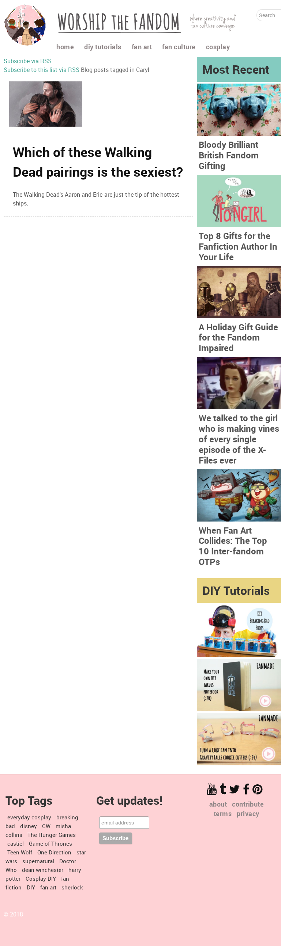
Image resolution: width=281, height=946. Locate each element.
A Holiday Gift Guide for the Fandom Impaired (238, 337)
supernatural (38, 861)
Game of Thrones (50, 843)
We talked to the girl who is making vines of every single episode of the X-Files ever (239, 439)
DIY (31, 887)
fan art (48, 887)
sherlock (72, 887)
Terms (223, 813)
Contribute (248, 804)
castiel (15, 843)
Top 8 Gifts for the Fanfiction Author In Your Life (238, 246)
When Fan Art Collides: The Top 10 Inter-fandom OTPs (233, 546)
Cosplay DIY (41, 878)
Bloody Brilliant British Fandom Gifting (229, 155)
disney (28, 826)
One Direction (54, 852)
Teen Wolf (19, 852)
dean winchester (42, 869)
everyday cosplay (29, 817)
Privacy (248, 813)
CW (46, 826)
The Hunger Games (51, 834)
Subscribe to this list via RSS (41, 70)
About (218, 804)
